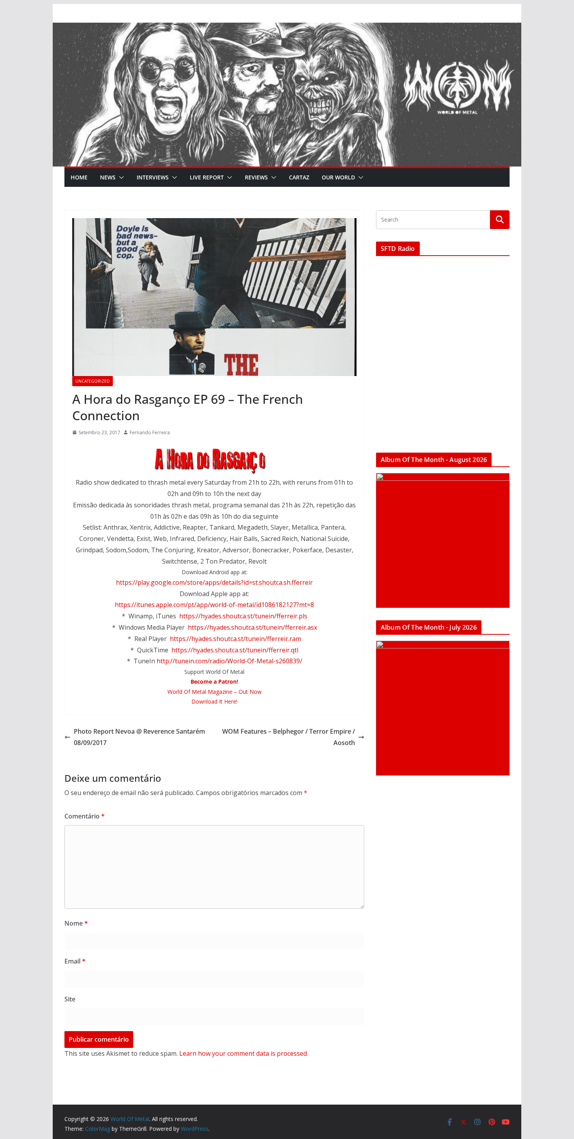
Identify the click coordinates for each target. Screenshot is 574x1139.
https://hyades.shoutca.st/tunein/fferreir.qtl (234, 650)
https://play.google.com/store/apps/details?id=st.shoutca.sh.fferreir (214, 582)
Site (69, 999)
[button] (120, 177)
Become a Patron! (214, 681)
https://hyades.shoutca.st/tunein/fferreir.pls (243, 616)
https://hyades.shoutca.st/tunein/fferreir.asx (252, 627)
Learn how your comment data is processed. (243, 1053)
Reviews (256, 177)
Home (79, 177)
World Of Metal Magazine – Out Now (215, 691)
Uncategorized (92, 381)
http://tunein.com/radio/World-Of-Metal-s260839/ (229, 661)
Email (75, 961)
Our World (338, 177)
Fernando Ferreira (150, 432)
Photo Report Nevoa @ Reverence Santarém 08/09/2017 (139, 737)
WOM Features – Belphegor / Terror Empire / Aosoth (288, 737)
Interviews (153, 177)
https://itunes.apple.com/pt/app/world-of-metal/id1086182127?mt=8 (214, 604)
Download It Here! (214, 701)
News (108, 177)
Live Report (207, 177)
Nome (76, 923)
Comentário (84, 816)
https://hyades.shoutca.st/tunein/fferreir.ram (235, 638)
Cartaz (299, 177)
